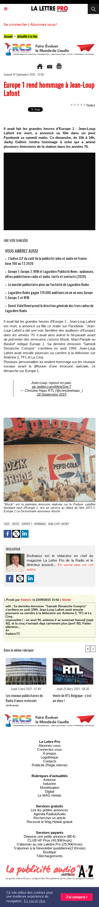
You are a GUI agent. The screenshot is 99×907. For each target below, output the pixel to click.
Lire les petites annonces (49, 810)
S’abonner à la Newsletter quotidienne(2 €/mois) (49, 848)
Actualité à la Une (27, 36)
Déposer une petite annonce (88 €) (50, 836)
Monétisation (49, 787)
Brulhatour (13, 549)
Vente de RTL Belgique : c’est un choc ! (72, 698)
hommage (40, 523)
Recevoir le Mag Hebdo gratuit (49, 822)
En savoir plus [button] (34, 901)
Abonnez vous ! (43, 24)
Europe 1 (27, 523)
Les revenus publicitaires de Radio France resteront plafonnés (24, 698)
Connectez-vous (49, 749)
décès (15, 523)
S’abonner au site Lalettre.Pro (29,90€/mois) (49, 844)
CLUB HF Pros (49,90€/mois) (49, 840)
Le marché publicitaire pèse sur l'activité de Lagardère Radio (48, 284)
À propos (49, 753)
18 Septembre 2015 (51, 394)
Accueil (8, 36)
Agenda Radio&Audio (50, 814)
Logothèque (49, 757)
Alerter (66, 600)
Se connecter (15, 24)
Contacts (49, 761)
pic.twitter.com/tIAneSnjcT (51, 387)
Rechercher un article (49, 818)
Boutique (49, 852)
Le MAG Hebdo (49, 795)
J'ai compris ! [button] (76, 897)
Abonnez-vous (50, 745)
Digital (49, 791)
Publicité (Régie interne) (49, 765)
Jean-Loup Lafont (58, 523)
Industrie (49, 784)
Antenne (49, 780)
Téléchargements (49, 856)
